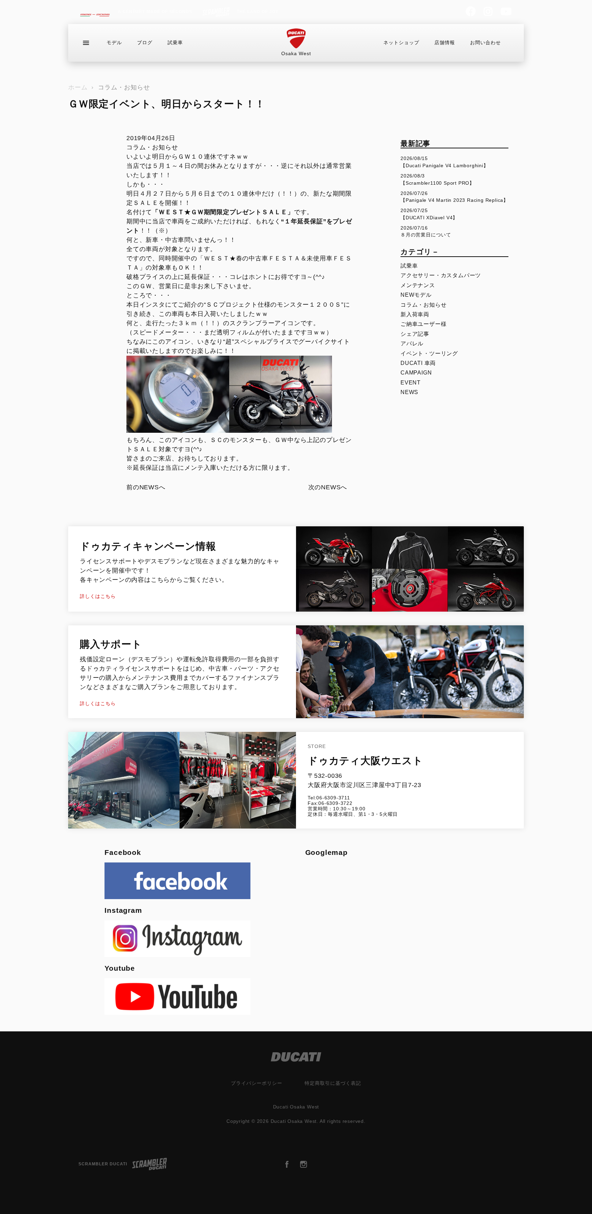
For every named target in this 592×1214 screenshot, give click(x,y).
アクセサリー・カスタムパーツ (440, 275)
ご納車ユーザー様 (423, 324)
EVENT (410, 382)
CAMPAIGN (416, 373)
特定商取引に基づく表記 (333, 1083)
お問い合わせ (485, 42)
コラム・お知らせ (124, 87)
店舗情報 (444, 42)
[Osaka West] (296, 38)
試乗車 (175, 42)
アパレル (411, 343)
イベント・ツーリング (429, 353)
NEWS (409, 392)
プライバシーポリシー (256, 1083)
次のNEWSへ (327, 487)
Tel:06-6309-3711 (329, 797)
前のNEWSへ (145, 487)
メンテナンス (417, 285)
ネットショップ (401, 42)
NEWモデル (416, 295)
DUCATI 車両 (418, 363)
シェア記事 (414, 334)
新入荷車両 (414, 314)
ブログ (144, 42)
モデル (114, 42)
